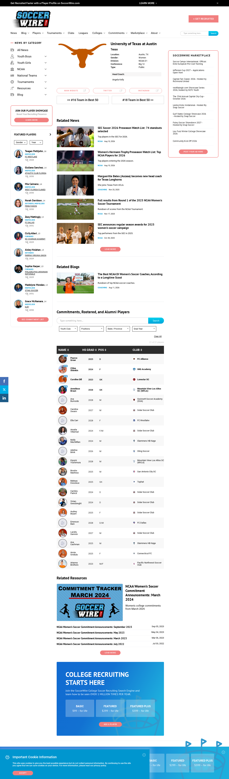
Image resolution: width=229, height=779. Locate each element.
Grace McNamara (34, 301)
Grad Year (138, 329)
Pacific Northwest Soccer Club (149, 563)
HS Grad (88, 349)
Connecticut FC (144, 553)
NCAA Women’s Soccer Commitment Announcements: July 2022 (90, 644)
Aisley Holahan (33, 249)
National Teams (27, 75)
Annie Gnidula (74, 553)
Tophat (140, 482)
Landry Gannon (74, 533)
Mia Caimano (32, 184)
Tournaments (54, 33)
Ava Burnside (74, 400)
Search (213, 33)
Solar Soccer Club (145, 410)
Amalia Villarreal (74, 430)
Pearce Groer (73, 359)
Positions (85, 329)
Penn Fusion (31, 206)
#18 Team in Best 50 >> (137, 100)
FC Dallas (29, 222)
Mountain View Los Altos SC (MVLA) (149, 389)
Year (34, 142)
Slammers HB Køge (146, 441)
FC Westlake (31, 157)
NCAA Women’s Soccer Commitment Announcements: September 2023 (94, 627)
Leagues (83, 33)
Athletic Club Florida (35, 173)
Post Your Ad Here (193, 152)
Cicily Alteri (31, 233)
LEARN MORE (146, 3)
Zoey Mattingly (33, 216)
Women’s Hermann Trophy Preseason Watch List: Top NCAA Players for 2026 (129, 153)
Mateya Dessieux (74, 482)
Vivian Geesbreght (75, 502)
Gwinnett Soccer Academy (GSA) (149, 400)
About (154, 33)
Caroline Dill (76, 379)
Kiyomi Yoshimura (75, 461)
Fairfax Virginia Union (35, 255)
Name (62, 349)
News (14, 33)
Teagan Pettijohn (34, 151)
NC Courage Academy (35, 239)
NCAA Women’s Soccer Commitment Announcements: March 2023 (92, 638)
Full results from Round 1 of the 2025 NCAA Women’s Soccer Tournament (130, 202)
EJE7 (27, 307)
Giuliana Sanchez (34, 167)
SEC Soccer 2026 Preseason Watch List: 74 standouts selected (130, 129)
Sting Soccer (31, 290)
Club (136, 349)
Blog (23, 33)
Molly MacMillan (75, 441)
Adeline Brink (73, 451)
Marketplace (138, 33)
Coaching (102, 190)
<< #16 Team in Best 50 (82, 100)
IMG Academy (144, 369)
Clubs (71, 33)
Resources (24, 88)
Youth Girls (24, 62)
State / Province (115, 329)
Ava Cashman (74, 543)
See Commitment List (33, 319)
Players (37, 33)
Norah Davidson (33, 200)
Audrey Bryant (73, 512)
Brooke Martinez (74, 471)
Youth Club (66, 329)
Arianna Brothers (74, 563)
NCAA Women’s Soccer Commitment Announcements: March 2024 (142, 593)
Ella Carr (74, 420)
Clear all (158, 336)
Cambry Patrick (74, 492)
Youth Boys (24, 56)
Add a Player (110, 724)
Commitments (116, 33)
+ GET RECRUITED (203, 18)
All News (22, 50)
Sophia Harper (33, 266)
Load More (110, 249)
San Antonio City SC (146, 471)
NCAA (21, 69)
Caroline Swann (74, 410)
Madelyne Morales (35, 284)
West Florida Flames (35, 190)
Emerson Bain (74, 522)
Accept (22, 773)
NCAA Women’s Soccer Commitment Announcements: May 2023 (91, 632)
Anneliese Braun (75, 389)
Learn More (31, 120)
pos (101, 349)
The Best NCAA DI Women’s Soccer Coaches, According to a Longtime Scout (130, 275)
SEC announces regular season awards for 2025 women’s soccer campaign (126, 226)
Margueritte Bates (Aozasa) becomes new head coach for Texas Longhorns (130, 177)
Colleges (97, 33)
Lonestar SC (143, 379)
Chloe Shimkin (74, 369)
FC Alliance (142, 359)
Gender (19, 142)
